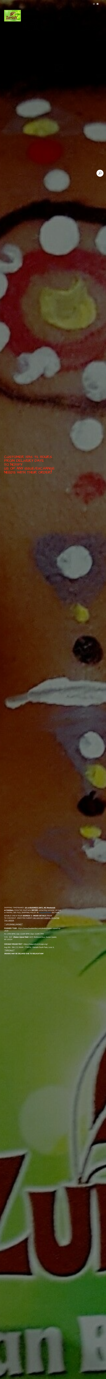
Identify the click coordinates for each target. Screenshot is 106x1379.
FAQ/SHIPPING (45, 912)
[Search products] (100, 173)
